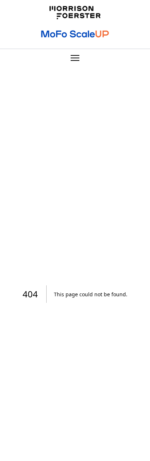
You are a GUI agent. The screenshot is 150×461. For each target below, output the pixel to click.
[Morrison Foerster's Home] (75, 12)
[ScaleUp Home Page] (75, 33)
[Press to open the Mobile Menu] (75, 59)
